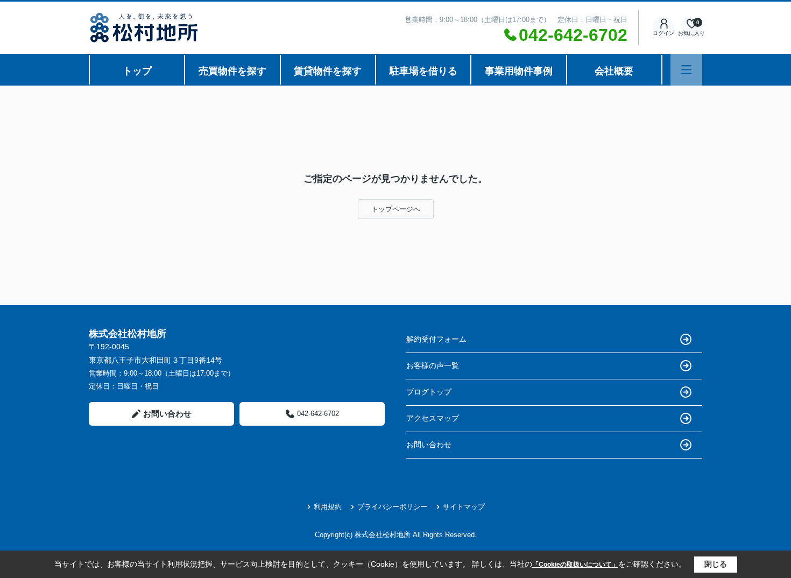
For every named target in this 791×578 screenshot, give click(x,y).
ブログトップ (428, 391)
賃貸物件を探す (328, 71)
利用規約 (328, 507)
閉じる (715, 564)
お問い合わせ (167, 413)
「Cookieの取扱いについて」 (575, 564)
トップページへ (395, 209)
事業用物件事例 (519, 71)
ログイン (663, 33)
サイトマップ (464, 507)
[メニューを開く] (686, 69)
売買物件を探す (232, 71)
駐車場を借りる (423, 71)
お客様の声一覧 (432, 365)
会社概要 (614, 71)
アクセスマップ (432, 418)
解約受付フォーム (436, 339)
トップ (137, 71)
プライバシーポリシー (392, 507)
